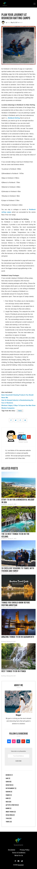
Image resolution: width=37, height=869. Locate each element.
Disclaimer (11, 850)
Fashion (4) (9, 791)
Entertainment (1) (11, 788)
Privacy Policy (24, 850)
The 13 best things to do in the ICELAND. (15, 534)
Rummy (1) (8, 808)
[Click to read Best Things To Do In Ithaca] (18, 656)
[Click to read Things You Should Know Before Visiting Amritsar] (18, 588)
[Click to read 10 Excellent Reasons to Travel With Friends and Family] (18, 553)
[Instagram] (18, 861)
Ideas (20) (8, 802)
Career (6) (8, 781)
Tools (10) (9, 818)
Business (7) (9, 775)
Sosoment (21, 865)
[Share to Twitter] (16, 420)
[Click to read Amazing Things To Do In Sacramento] (18, 622)
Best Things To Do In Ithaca (13, 671)
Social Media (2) (10, 815)
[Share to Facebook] (11, 420)
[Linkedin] (28, 741)
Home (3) (8, 798)
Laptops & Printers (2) (12, 805)
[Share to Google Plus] (20, 420)
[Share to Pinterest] (25, 420)
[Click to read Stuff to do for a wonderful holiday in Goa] (18, 485)
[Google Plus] (23, 741)
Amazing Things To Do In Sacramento (17, 637)
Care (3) (8, 778)
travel (21, 22)
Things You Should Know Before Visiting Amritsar (15, 603)
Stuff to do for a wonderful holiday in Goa (17, 500)
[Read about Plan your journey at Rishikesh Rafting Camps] (3, 22)
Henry (8, 22)
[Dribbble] (14, 741)
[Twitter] (22, 861)
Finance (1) (9, 795)
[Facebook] (18, 741)
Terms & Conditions (18, 853)
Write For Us (19, 855)
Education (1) (9, 785)
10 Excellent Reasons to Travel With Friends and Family (17, 569)
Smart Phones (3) (11, 812)
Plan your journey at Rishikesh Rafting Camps (15, 16)
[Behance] (9, 741)
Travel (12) (9, 821)
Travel (20, 410)
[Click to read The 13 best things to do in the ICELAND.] (18, 519)
